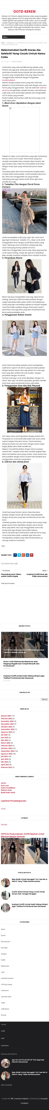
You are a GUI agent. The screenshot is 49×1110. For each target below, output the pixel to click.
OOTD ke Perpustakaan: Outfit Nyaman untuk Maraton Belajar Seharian (22, 835)
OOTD (3, 783)
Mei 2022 (4, 762)
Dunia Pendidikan (8, 788)
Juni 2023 (4, 737)
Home (3, 43)
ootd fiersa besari (7, 978)
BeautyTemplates (21, 1098)
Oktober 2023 (6, 727)
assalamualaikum (8, 80)
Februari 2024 (6, 718)
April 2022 (5, 764)
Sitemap (4, 824)
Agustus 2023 (6, 732)
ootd (2, 972)
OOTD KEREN (24, 11)
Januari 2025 (6, 716)
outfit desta (5, 1009)
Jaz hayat (4, 948)
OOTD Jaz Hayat (6, 984)
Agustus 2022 (6, 754)
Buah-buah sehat (8, 792)
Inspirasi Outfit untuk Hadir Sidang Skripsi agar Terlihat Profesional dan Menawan (30, 905)
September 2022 (7, 751)
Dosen (3, 935)
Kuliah (3, 960)
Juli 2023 (4, 735)
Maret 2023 (5, 743)
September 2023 (7, 729)
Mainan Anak (6, 790)
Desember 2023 (7, 721)
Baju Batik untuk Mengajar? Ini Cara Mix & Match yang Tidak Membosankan (29, 880)
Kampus (4, 954)
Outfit (3, 1003)
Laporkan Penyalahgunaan (13, 801)
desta (3, 929)
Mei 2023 (4, 740)
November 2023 (7, 724)
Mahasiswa (5, 966)
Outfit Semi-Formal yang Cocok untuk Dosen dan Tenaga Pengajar (28, 893)
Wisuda (3, 1015)
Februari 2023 (6, 745)
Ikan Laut (5, 785)
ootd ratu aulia (6, 997)
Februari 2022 (6, 767)
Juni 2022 (4, 759)
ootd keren (5, 990)
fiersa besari (5, 941)
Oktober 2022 (6, 748)
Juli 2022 (4, 756)
